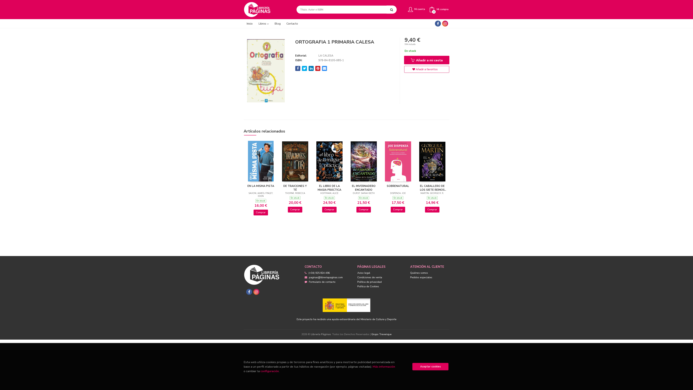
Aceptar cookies (430, 366)
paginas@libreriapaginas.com (326, 277)
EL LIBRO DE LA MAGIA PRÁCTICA (329, 187)
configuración (269, 371)
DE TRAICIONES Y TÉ (295, 187)
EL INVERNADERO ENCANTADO (364, 187)
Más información (384, 367)
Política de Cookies (368, 286)
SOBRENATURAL (398, 186)
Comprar (261, 212)
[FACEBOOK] (438, 24)
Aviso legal (363, 273)
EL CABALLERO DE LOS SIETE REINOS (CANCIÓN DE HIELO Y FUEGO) (432, 187)
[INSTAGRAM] (445, 24)
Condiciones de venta (369, 277)
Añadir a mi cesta (429, 60)
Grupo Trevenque (381, 334)
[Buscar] (392, 10)
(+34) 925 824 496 (319, 273)
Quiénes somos (419, 273)
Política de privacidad (369, 282)
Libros (262, 24)
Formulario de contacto (322, 282)
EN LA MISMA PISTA (260, 186)
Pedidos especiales (421, 277)
